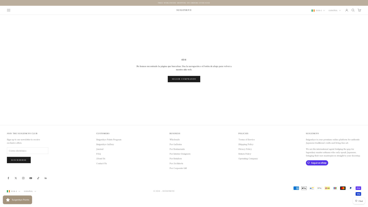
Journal (99, 148)
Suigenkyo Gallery (105, 144)
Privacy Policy (245, 148)
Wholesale (175, 139)
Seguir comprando (184, 79)
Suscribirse (19, 160)
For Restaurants (177, 148)
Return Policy (244, 153)
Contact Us (101, 163)
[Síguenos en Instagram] (23, 178)
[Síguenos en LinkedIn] (45, 178)
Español (333, 10)
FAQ (98, 153)
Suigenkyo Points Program (108, 139)
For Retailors (176, 158)
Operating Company (248, 158)
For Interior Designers (180, 153)
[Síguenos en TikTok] (38, 178)
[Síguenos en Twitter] (15, 178)
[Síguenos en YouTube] (30, 178)
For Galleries (176, 144)
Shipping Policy (245, 144)
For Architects (176, 163)
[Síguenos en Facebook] (8, 178)
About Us (100, 158)
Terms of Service (246, 139)
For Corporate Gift (178, 168)
